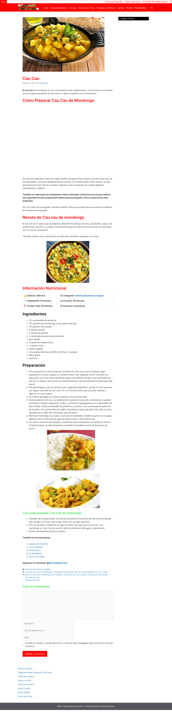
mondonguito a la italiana (51, 575)
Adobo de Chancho (38, 544)
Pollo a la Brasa (25, 668)
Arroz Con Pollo (36, 556)
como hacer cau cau (72, 572)
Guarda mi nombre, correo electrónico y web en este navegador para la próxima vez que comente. (69, 644)
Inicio (46, 8)
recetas (83, 575)
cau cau (28, 572)
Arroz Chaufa (24, 688)
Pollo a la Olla (24, 680)
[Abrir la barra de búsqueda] (152, 8)
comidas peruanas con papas (89, 295)
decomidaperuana (58, 563)
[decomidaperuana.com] (28, 6)
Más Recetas (140, 8)
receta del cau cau (71, 575)
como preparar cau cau (92, 572)
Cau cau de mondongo (42, 572)
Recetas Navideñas (58, 8)
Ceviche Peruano (32, 577)
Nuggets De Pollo (32, 580)
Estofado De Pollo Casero (142, 1)
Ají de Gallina (35, 553)
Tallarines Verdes (26, 676)
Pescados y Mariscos (106, 8)
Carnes (121, 8)
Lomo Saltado (36, 547)
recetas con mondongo (97, 575)
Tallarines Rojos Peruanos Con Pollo (35, 672)
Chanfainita (34, 550)
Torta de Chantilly (100, 1)
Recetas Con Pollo (86, 8)
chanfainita (58, 572)
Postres (129, 8)
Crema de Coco (119, 1)
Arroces (72, 8)
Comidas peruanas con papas (37, 569)
